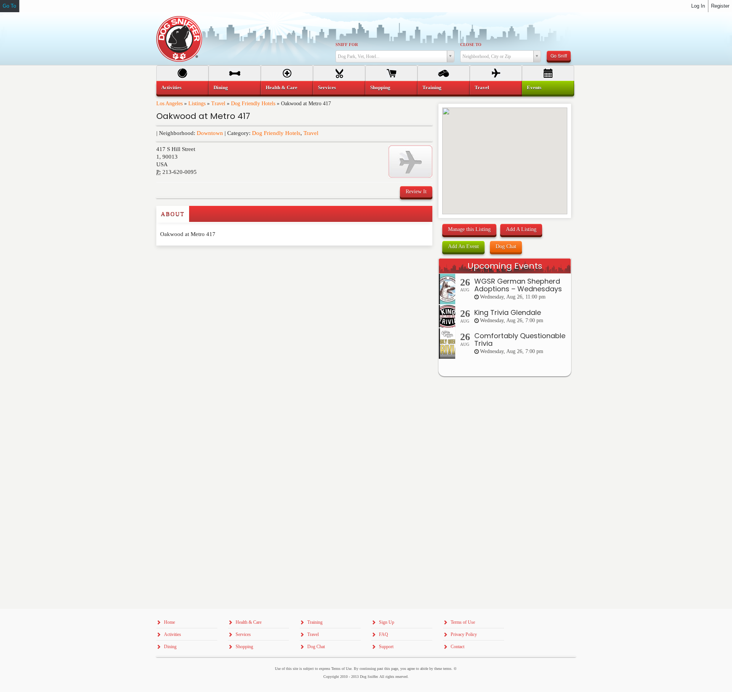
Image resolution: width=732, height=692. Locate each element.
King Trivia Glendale (507, 312)
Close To (471, 44)
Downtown (210, 133)
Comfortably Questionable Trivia (519, 339)
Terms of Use (463, 622)
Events (534, 87)
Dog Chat (506, 246)
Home (169, 622)
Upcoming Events (504, 266)
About (173, 214)
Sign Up (386, 622)
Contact (457, 646)
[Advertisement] (201, 260)
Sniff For (347, 44)
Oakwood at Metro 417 (203, 116)
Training (431, 87)
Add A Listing (521, 229)
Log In (698, 6)
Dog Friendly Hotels (253, 103)
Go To (9, 6)
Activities (171, 87)
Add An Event (463, 246)
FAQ (383, 634)
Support (386, 646)
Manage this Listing (469, 229)
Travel (218, 103)
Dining (221, 87)
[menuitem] (182, 88)
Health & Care (281, 87)
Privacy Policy (464, 634)
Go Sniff (559, 55)
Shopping (380, 87)
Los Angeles (169, 103)
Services (327, 87)
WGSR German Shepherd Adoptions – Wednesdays (518, 285)
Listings (196, 103)
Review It (416, 191)
